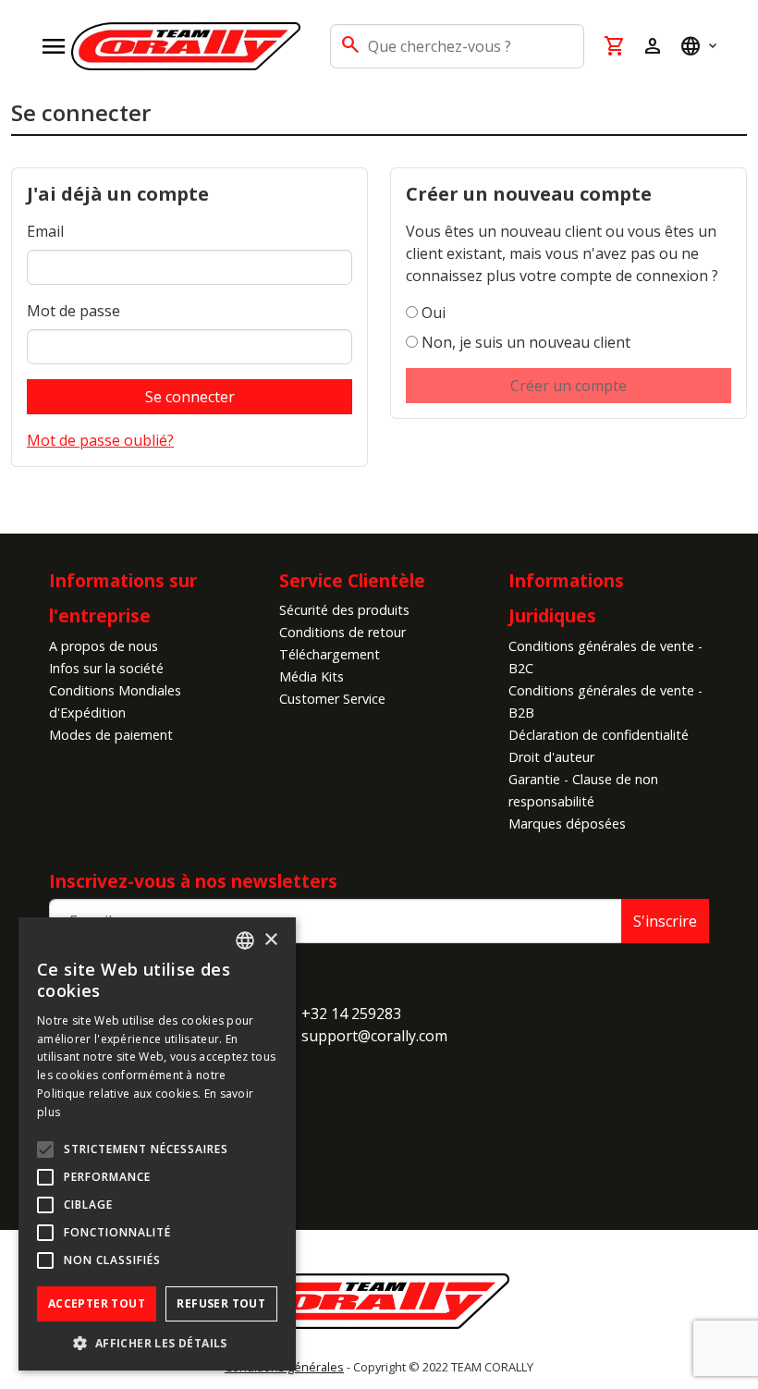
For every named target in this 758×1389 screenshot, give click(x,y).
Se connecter (190, 397)
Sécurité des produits (344, 610)
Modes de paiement (111, 735)
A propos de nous (103, 646)
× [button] (270, 940)
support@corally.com (374, 1036)
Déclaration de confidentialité (598, 735)
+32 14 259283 (351, 1013)
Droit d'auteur (551, 757)
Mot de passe (73, 311)
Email (45, 231)
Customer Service (332, 698)
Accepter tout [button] (96, 1303)
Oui (434, 312)
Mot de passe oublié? (100, 440)
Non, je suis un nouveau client (526, 342)
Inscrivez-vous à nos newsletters (193, 880)
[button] (157, 1343)
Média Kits (311, 676)
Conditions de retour (342, 632)
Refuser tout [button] (221, 1303)
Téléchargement (329, 654)
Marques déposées (567, 823)
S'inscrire (665, 921)
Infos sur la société (106, 668)
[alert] (157, 1144)
